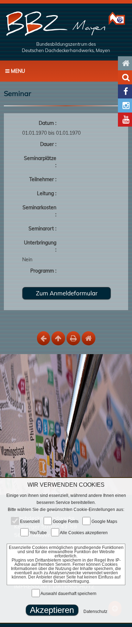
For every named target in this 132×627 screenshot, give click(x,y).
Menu (17, 71)
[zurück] (43, 338)
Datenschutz (95, 611)
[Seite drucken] (73, 338)
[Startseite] (66, 23)
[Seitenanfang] (58, 338)
